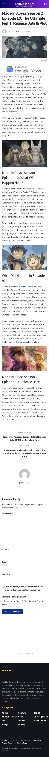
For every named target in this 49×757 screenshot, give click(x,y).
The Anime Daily (13, 748)
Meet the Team (22, 743)
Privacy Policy (7, 743)
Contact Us (25, 740)
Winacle (5, 751)
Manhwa (22, 713)
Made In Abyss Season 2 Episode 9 (28, 286)
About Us (14, 740)
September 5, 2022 (29, 31)
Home (4, 740)
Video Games (40, 720)
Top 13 (37, 713)
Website (6, 574)
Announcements (10, 716)
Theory (21, 724)
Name (5, 549)
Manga (5, 724)
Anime (5, 713)
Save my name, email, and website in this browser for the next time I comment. (24, 588)
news (20, 716)
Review (21, 720)
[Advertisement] (24, 634)
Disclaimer (37, 740)
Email (5, 562)
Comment (7, 513)
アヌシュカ (14, 31)
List (4, 720)
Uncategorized (41, 716)
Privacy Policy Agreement (15, 596)
